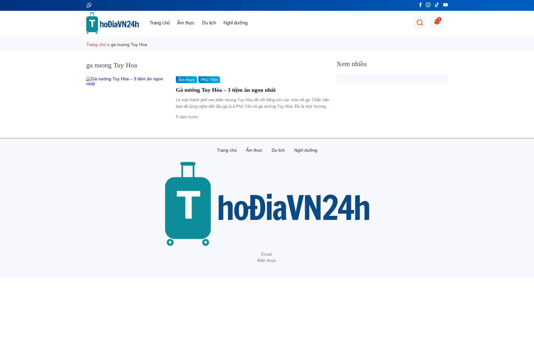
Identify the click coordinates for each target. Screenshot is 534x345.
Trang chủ (160, 22)
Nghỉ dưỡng (235, 22)
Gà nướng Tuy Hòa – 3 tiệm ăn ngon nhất (226, 90)
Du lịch (209, 22)
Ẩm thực (186, 22)
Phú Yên (209, 79)
